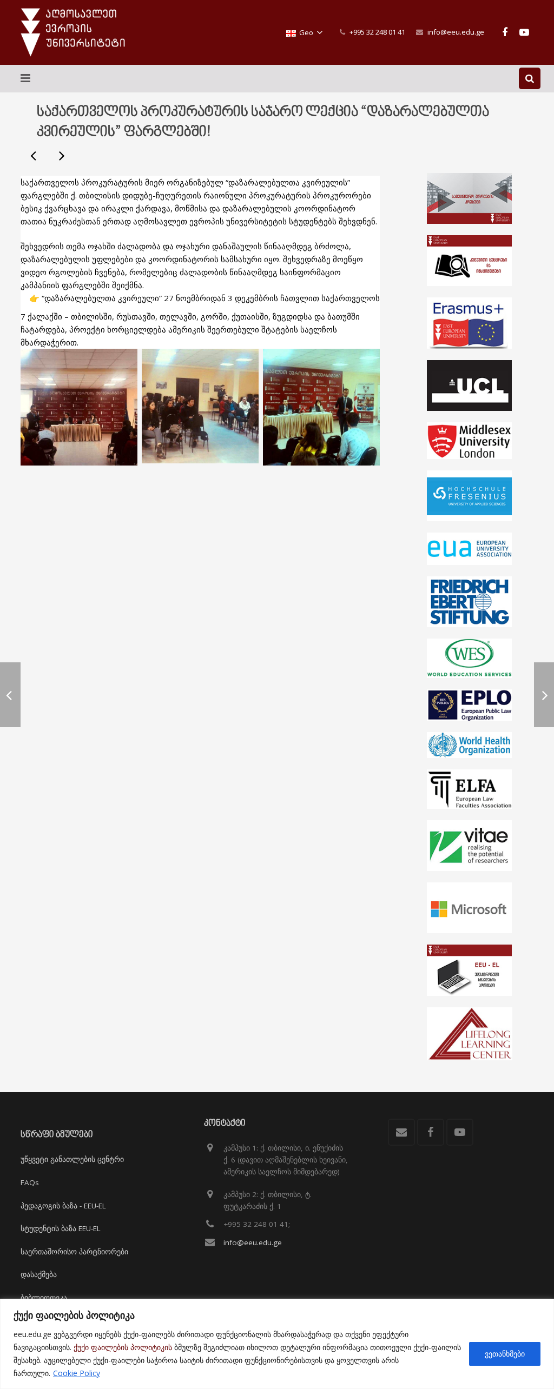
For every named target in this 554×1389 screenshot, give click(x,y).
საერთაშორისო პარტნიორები (74, 1252)
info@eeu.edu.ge (455, 32)
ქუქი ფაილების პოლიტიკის (123, 1347)
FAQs (30, 1182)
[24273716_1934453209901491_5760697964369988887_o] (79, 407)
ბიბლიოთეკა (44, 1297)
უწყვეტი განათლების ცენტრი (72, 1159)
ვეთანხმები (505, 1353)
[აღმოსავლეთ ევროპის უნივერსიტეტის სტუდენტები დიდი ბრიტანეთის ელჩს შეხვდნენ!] (34, 155)
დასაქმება (39, 1274)
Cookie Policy (76, 1373)
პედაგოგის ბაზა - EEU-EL (63, 1206)
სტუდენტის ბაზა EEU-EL (61, 1228)
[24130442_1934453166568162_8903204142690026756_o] (200, 406)
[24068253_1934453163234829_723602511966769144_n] (321, 407)
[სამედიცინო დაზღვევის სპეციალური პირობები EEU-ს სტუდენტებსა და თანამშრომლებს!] (61, 155)
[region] (277, 1344)
